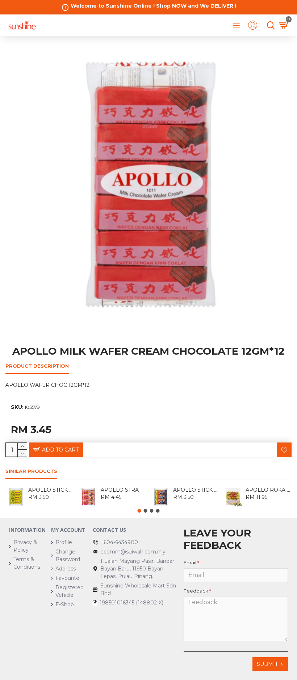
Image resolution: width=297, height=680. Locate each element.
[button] (139, 511)
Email (190, 562)
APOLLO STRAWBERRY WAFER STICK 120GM (124, 490)
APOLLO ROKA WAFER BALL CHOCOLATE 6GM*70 (269, 490)
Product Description (37, 366)
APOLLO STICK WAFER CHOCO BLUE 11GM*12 (196, 490)
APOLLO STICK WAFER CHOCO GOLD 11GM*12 (51, 490)
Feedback (196, 591)
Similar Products (31, 471)
